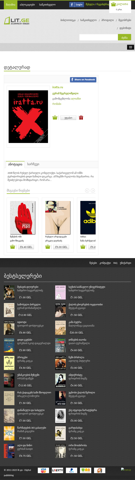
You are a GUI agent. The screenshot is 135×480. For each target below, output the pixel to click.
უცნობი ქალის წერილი (82, 392)
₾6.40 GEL (26, 247)
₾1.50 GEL (76, 315)
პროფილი (107, 20)
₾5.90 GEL (76, 420)
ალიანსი (76, 99)
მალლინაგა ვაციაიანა (81, 326)
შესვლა (90, 4)
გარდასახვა (75, 428)
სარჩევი (33, 164)
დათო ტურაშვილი (79, 343)
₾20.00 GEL (76, 332)
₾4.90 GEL (76, 385)
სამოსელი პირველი (28, 304)
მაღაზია (10, 5)
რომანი (56, 104)
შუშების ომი (16, 237)
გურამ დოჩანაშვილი (29, 308)
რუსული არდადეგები (56, 237)
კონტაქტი (105, 263)
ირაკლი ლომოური (28, 396)
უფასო (68, 117)
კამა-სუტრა (75, 322)
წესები (93, 263)
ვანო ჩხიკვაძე (17, 241)
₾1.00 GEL (25, 297)
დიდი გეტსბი (24, 340)
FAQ (115, 263)
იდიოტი (21, 322)
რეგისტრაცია (104, 4)
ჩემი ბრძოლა (76, 357)
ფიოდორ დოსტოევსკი (30, 326)
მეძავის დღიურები (27, 287)
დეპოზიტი (125, 28)
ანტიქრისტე (75, 375)
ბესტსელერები (23, 276)
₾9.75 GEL (25, 455)
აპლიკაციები (27, 5)
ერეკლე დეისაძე (53, 241)
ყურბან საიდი (25, 449)
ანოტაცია (15, 164)
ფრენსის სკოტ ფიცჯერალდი (33, 343)
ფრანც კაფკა (25, 361)
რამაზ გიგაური (25, 431)
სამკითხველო (47, 5)
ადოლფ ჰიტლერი (79, 361)
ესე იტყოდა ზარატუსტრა (83, 410)
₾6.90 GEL (25, 332)
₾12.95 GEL (25, 385)
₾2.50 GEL (76, 438)
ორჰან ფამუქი (25, 378)
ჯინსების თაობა (77, 340)
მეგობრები (124, 20)
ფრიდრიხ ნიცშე (78, 378)
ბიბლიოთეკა (68, 20)
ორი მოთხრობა (78, 445)
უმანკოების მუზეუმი (28, 375)
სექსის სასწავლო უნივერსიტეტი (87, 287)
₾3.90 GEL (25, 350)
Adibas (83, 237)
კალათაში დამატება (55, 117)
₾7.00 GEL (25, 420)
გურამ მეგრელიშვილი (65, 93)
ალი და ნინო (24, 445)
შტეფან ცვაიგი (77, 308)
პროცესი (22, 357)
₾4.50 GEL (25, 367)
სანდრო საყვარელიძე (30, 290)
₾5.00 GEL (61, 247)
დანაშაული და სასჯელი (30, 410)
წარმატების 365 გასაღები (31, 428)
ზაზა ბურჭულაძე (88, 241)
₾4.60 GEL (76, 350)
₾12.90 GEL (25, 315)
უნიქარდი (125, 263)
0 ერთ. (119, 9)
